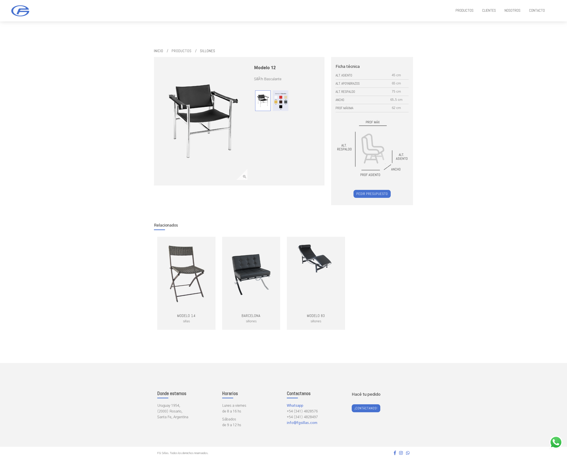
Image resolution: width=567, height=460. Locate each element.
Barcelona (251, 315)
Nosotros (512, 10)
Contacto (537, 10)
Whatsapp (295, 405)
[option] (202, 120)
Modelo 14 (186, 315)
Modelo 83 (316, 315)
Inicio (158, 50)
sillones (207, 50)
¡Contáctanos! (366, 408)
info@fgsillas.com (302, 423)
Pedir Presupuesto (372, 194)
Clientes (489, 10)
